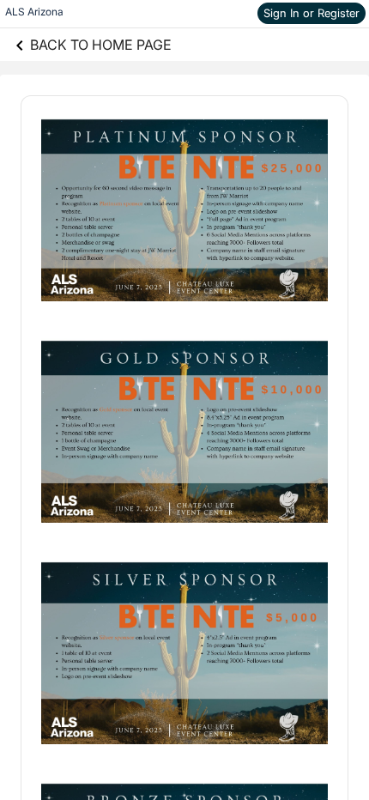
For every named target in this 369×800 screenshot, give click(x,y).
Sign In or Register (311, 13)
